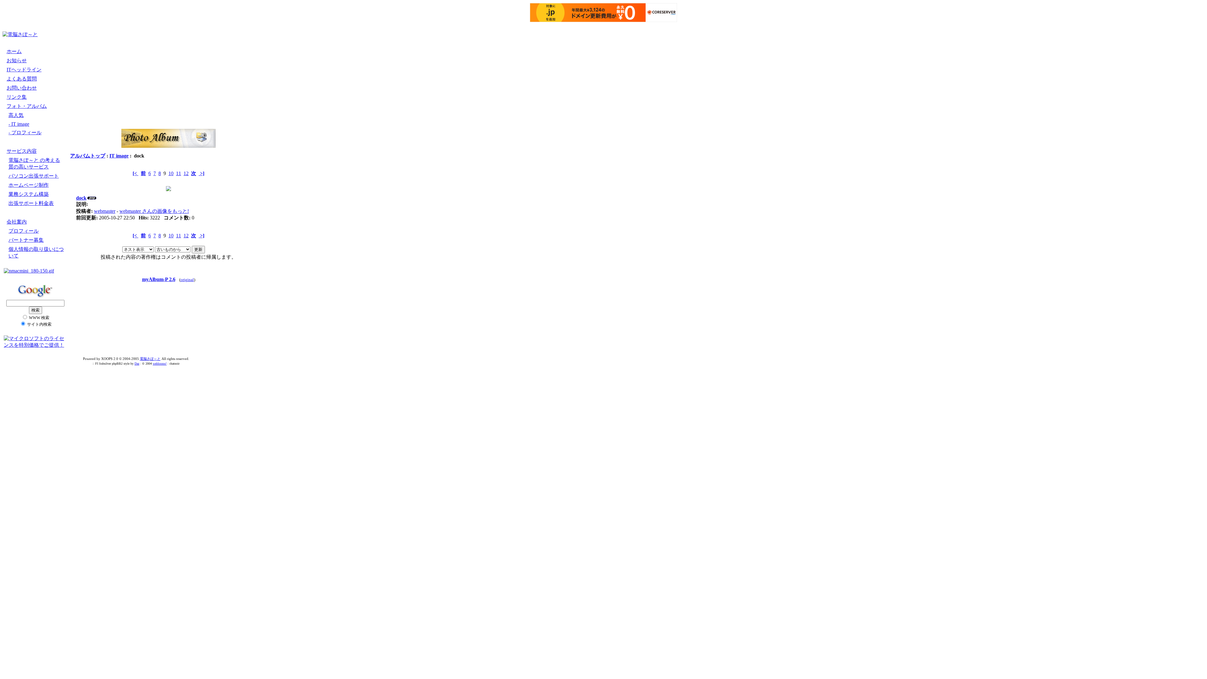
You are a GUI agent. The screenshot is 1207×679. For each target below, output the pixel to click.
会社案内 (17, 221)
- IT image (18, 124)
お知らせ (17, 60)
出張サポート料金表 (31, 203)
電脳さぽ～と (150, 359)
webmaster (104, 211)
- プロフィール (24, 132)
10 (171, 173)
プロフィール (23, 231)
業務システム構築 (28, 194)
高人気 (16, 115)
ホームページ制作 (28, 185)
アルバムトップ (87, 155)
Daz (137, 363)
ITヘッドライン (24, 69)
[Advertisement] (111, 34)
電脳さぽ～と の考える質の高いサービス (34, 163)
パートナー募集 (26, 240)
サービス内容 (22, 151)
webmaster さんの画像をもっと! (154, 211)
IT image (119, 155)
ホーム (14, 51)
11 (178, 173)
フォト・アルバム (27, 106)
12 (186, 173)
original (187, 279)
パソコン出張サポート (33, 176)
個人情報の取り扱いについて (36, 252)
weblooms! (160, 363)
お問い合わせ (22, 88)
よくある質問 (22, 78)
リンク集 (17, 97)
